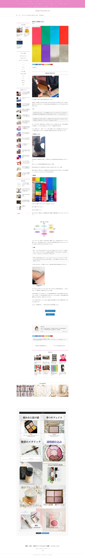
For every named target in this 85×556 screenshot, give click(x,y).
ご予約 (56, 6)
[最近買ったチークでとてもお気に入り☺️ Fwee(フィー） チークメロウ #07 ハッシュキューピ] (54, 520)
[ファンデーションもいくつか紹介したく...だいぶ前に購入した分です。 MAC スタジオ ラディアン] (30, 473)
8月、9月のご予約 (29, 1)
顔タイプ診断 (23, 71)
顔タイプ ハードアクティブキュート (43, 339)
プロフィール (30, 6)
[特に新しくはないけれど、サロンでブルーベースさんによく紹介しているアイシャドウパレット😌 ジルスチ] (54, 450)
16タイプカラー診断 (52, 339)
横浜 (61, 339)
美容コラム (23, 80)
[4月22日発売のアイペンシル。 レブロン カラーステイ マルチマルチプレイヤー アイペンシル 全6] (30, 450)
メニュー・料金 (36, 1)
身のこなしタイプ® (23, 58)
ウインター (23, 69)
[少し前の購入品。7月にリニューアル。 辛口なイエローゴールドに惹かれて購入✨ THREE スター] (30, 426)
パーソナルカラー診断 (57, 339)
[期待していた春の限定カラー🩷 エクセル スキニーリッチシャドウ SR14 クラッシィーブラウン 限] (54, 496)
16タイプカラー (64, 339)
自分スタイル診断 (23, 73)
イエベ (49, 339)
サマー (23, 64)
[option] (25, 391)
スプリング (23, 62)
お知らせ (23, 82)
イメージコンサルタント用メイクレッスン (47, 1)
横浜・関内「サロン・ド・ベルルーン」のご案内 (41, 6)
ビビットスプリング (36, 339)
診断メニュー (50, 314)
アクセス (51, 6)
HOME (23, 1)
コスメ (23, 78)
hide (35, 67)
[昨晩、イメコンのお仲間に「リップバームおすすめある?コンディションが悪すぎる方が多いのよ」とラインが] (30, 496)
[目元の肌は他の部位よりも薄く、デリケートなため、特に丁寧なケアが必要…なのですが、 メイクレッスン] (54, 473)
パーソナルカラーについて (58, 1)
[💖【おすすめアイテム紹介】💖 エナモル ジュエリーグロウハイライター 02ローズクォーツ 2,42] (54, 426)
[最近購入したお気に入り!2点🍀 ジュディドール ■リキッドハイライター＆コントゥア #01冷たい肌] (30, 520)
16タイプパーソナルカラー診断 (23, 60)
